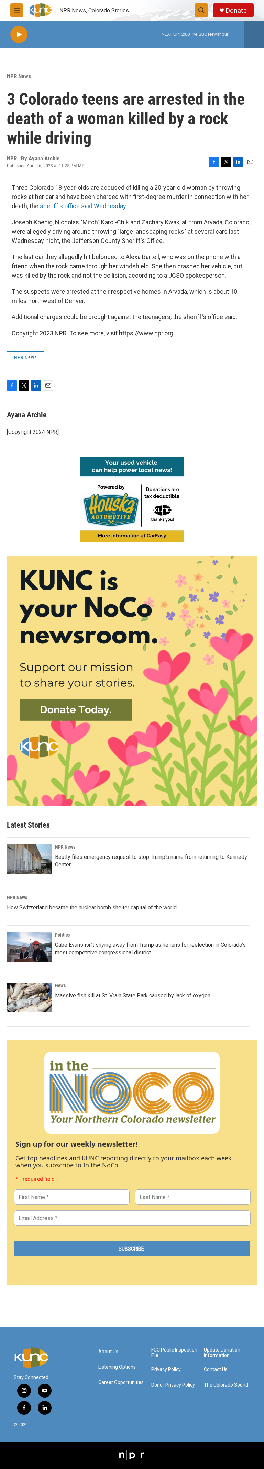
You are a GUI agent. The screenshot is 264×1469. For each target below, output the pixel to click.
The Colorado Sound (226, 1385)
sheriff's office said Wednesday (83, 206)
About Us (108, 1351)
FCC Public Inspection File (174, 1352)
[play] (18, 34)
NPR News (19, 75)
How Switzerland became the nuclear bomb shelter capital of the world (92, 907)
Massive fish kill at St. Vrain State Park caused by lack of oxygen (132, 995)
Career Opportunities (121, 1382)
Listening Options (117, 1367)
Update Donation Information (222, 1352)
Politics (62, 935)
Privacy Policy (166, 1369)
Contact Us (216, 1369)
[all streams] (254, 34)
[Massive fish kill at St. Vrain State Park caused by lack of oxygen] (29, 997)
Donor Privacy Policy (173, 1385)
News (60, 985)
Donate (236, 10)
